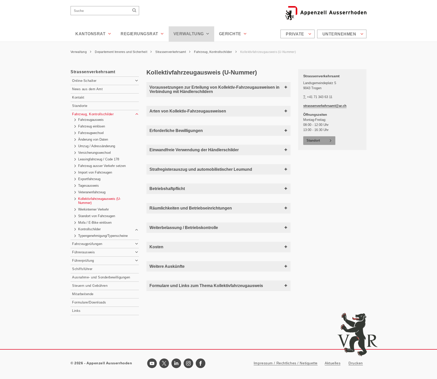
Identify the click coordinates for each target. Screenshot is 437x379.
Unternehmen (339, 34)
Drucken (355, 363)
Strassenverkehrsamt (171, 52)
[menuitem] (298, 34)
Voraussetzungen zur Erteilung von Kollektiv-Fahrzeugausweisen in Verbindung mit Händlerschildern (214, 89)
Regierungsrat (140, 34)
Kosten (156, 247)
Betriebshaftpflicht (167, 188)
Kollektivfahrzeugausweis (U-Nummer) (268, 52)
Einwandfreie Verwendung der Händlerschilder (194, 150)
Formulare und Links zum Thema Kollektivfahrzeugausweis (206, 285)
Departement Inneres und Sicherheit (121, 52)
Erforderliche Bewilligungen (176, 130)
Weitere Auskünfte (167, 266)
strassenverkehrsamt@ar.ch (324, 106)
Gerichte (231, 34)
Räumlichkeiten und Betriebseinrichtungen (190, 208)
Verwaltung (189, 34)
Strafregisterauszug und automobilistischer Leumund (200, 169)
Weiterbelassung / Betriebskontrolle (183, 227)
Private (295, 34)
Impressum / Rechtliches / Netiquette (286, 363)
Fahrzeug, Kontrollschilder (213, 52)
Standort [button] (313, 140)
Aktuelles (332, 363)
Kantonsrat (91, 34)
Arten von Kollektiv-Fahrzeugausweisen (187, 111)
